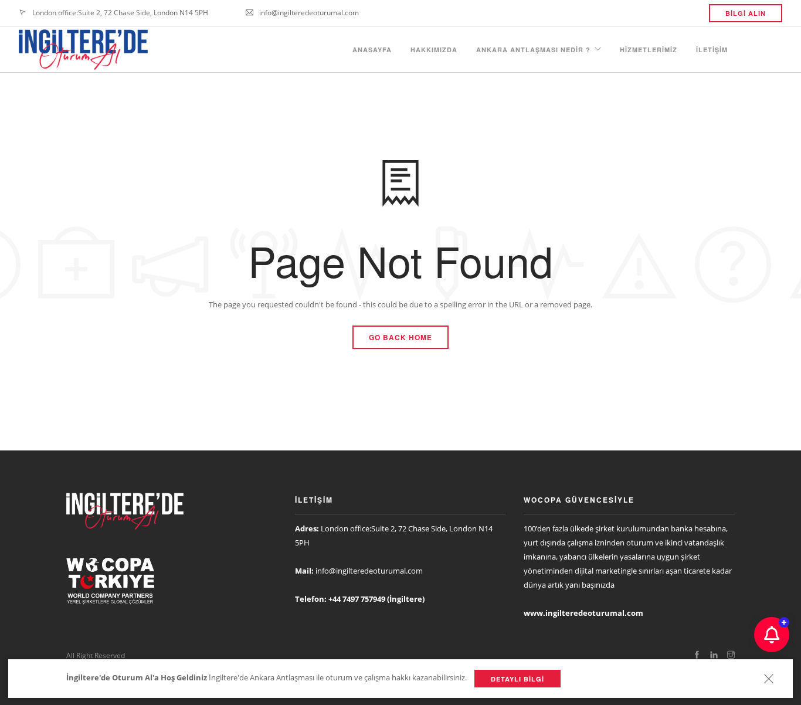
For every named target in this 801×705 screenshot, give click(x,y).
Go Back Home (400, 337)
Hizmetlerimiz (648, 49)
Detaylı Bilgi (517, 679)
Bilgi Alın (745, 13)
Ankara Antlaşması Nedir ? (533, 49)
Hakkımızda (433, 49)
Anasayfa (372, 49)
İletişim (712, 49)
